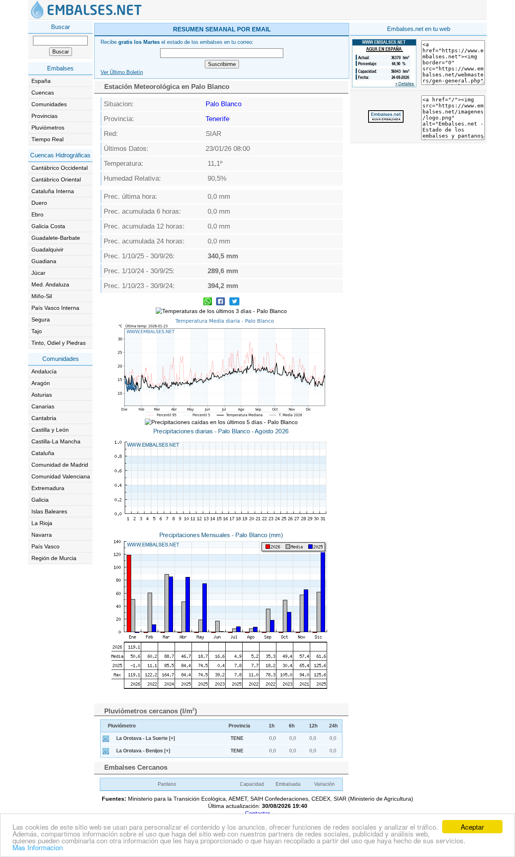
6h (292, 726)
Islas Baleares (49, 511)
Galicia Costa (48, 226)
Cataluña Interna (52, 191)
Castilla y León (50, 429)
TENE (237, 738)
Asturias (41, 394)
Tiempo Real (47, 139)
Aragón (40, 383)
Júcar (38, 273)
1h (271, 726)
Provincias (44, 116)
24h (333, 726)
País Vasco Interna (55, 308)
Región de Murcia (53, 558)
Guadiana (43, 261)
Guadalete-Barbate (55, 238)
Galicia (40, 499)
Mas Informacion (37, 847)
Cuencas (42, 92)
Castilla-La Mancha (55, 441)
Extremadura (47, 488)
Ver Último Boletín (122, 72)
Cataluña (42, 453)
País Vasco (45, 546)
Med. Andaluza (50, 284)
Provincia (239, 726)
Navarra (41, 535)
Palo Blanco (223, 104)
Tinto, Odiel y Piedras (58, 343)
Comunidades (49, 104)
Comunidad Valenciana (60, 476)
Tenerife (217, 119)
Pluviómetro (122, 726)
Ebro (37, 214)
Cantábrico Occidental (59, 168)
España (41, 81)
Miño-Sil (41, 296)
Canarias (42, 406)
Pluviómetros (47, 127)
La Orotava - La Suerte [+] (145, 738)
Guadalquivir (47, 249)
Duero (39, 203)
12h (313, 726)
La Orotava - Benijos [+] (143, 751)
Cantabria (43, 418)
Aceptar (472, 827)
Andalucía (44, 371)
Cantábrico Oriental (56, 179)
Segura (40, 319)
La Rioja (41, 523)
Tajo (36, 331)
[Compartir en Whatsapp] (207, 302)
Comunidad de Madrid (59, 464)
